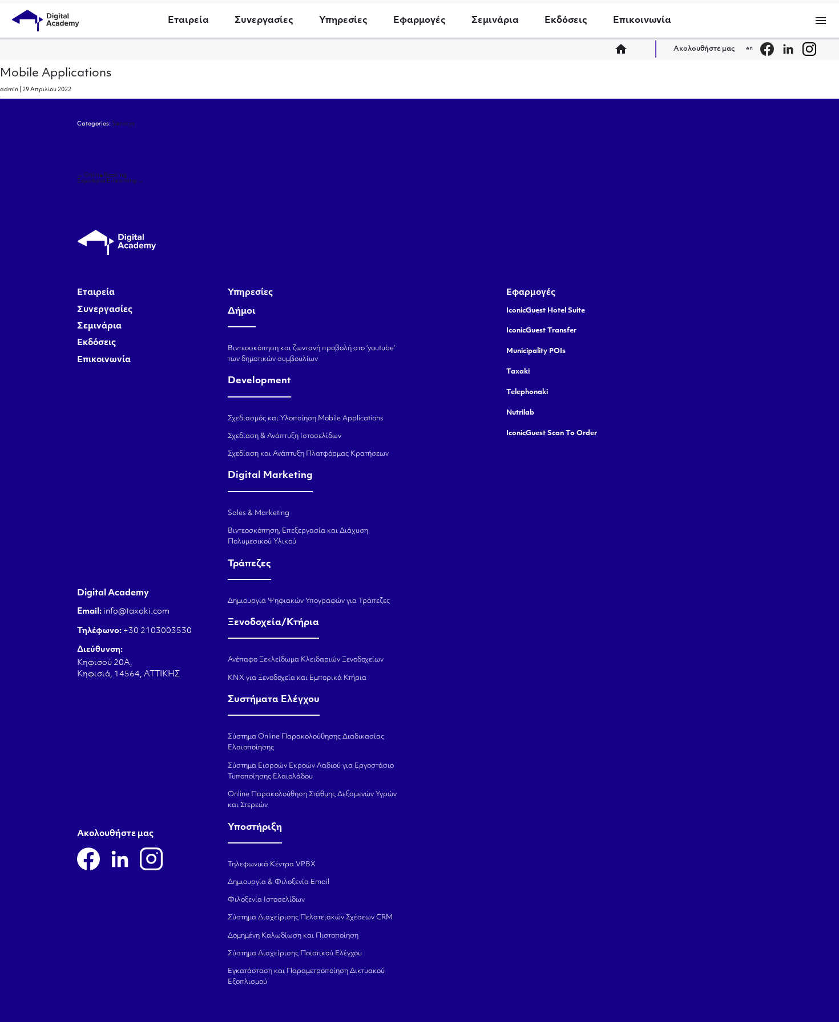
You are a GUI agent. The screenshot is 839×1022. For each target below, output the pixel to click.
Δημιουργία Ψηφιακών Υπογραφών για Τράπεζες (309, 601)
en (749, 49)
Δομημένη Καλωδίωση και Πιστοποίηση (293, 935)
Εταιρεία (188, 20)
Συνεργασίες (264, 20)
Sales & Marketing (258, 513)
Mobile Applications (55, 73)
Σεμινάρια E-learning (110, 181)
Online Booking (102, 175)
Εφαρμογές (419, 20)
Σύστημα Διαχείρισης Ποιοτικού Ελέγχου (295, 953)
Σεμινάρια (495, 20)
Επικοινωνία (642, 20)
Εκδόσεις (565, 20)
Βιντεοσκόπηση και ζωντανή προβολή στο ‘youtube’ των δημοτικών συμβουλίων (311, 354)
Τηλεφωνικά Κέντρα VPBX (272, 864)
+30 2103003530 (157, 631)
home (624, 49)
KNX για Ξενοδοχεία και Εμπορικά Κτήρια (297, 678)
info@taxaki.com (136, 611)
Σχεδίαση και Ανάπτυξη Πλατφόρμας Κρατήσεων (308, 454)
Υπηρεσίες (343, 20)
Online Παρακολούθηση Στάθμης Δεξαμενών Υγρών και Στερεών (312, 800)
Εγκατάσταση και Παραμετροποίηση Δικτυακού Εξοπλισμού (306, 977)
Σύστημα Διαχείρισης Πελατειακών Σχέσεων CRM (310, 917)
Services (123, 124)
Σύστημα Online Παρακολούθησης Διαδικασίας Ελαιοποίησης (306, 742)
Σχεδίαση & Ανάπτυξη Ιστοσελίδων (284, 436)
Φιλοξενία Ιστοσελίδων (266, 900)
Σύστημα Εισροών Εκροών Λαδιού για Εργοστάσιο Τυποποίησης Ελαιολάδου (311, 771)
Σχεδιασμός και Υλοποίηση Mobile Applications (306, 418)
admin (9, 90)
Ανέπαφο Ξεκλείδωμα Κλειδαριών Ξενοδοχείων (306, 659)
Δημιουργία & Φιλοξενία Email (278, 882)
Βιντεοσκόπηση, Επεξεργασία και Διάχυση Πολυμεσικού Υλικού (298, 536)
